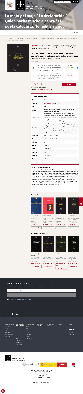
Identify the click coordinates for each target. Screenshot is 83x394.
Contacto (72, 329)
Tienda (60, 324)
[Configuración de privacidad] (3, 391)
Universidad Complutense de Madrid (10, 5)
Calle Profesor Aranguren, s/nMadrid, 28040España (41, 375)
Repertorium (18, 332)
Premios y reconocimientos (9, 333)
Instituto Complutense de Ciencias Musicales (20, 5)
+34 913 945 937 (47, 377)
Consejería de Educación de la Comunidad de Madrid (73, 365)
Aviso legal (35, 382)
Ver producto (36, 227)
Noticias (71, 324)
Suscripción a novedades (72, 334)
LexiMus (17, 330)
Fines (6, 330)
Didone (17, 338)
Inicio (6, 38)
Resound (18, 334)
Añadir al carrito (69, 85)
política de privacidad (25, 299)
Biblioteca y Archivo (50, 324)
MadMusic (18, 340)
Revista (27, 332)
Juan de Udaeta (48, 103)
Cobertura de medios (8, 337)
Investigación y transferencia (20, 324)
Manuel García (47, 100)
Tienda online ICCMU (14, 38)
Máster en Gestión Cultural (40, 325)
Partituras (28, 328)
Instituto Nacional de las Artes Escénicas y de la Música (53, 364)
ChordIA (17, 336)
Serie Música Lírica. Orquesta (44, 89)
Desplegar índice (36, 84)
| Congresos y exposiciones (19, 345)
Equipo (6, 328)
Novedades (29, 326)
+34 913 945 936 (40, 377)
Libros (27, 330)
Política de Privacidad (44, 382)
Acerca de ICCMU (9, 324)
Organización (8, 326)
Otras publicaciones (29, 337)
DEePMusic (18, 328)
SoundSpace (19, 342)
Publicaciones (30, 324)
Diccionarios (29, 334)
